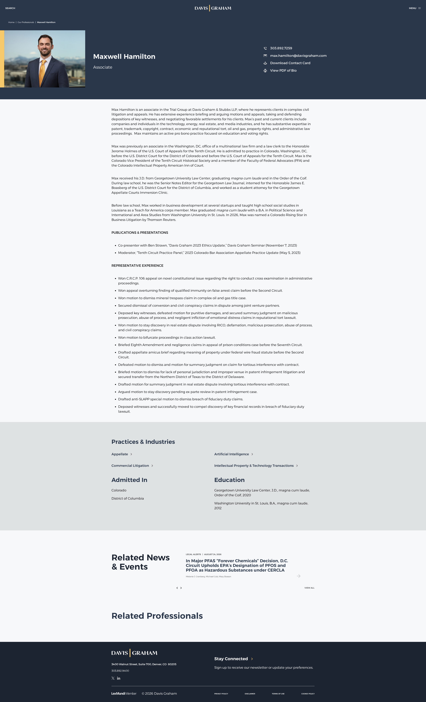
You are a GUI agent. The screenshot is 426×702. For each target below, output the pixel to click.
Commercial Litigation (130, 466)
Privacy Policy (221, 694)
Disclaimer (250, 694)
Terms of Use (278, 694)
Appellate (119, 454)
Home (11, 22)
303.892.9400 (120, 670)
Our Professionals (26, 22)
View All (310, 588)
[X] (112, 679)
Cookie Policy (308, 694)
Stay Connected (231, 658)
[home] (213, 8)
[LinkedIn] (118, 679)
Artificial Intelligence (231, 454)
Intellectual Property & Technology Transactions (254, 466)
